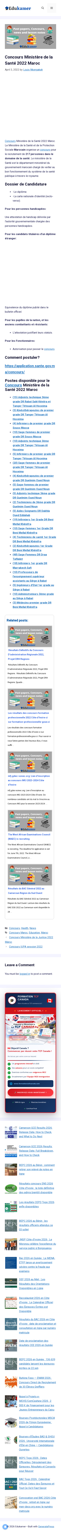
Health (24, 928)
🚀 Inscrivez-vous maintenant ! (30, 1092)
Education (34, 932)
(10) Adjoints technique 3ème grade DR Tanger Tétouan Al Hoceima (31, 445)
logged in (25, 973)
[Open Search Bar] (42, 8)
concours (45, 149)
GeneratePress (46, 1526)
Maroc (44, 932)
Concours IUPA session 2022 (26, 946)
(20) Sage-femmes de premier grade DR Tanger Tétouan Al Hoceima (31, 467)
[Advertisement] (30, 107)
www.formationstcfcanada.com (27, 1083)
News (32, 928)
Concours (10, 141)
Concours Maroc (18, 932)
